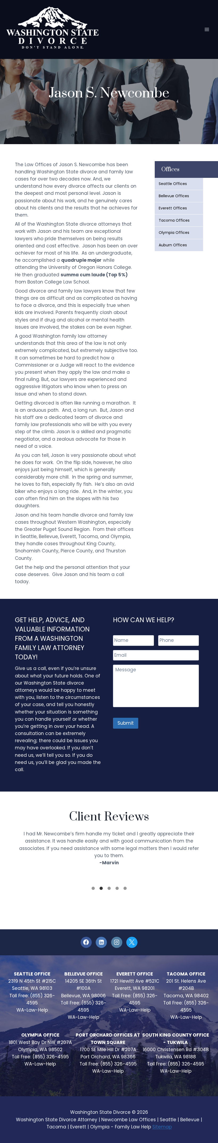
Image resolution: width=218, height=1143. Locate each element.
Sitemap (162, 1127)
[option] (109, 849)
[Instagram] (116, 942)
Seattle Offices (173, 183)
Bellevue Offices (174, 196)
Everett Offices (173, 208)
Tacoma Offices (174, 220)
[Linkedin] (101, 942)
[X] (131, 942)
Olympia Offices (174, 232)
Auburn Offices (173, 245)
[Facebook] (86, 942)
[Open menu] (207, 29)
